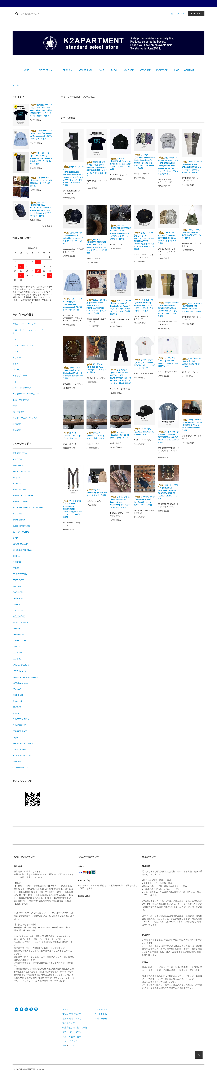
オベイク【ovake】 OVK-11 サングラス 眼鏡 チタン (72, 435)
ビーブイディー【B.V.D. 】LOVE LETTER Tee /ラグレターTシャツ (192, 362)
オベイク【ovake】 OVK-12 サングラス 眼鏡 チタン (120, 435)
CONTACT (189, 70)
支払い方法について (71, 1014)
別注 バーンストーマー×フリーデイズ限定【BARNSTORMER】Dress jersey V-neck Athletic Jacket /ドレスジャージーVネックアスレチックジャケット (168, 166)
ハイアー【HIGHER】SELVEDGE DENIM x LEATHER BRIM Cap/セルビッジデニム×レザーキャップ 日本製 (97, 246)
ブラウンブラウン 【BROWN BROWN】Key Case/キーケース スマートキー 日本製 (144, 501)
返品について (68, 1023)
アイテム (198, 13)
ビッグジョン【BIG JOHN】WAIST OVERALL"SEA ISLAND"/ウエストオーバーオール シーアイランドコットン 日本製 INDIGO (120, 376)
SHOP (176, 70)
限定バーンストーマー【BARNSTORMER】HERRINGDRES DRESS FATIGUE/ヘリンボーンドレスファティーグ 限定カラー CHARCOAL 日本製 (73, 176)
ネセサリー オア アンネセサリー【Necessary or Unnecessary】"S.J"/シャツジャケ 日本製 (41, 135)
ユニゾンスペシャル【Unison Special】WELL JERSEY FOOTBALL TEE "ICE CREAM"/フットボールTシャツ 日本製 (97, 306)
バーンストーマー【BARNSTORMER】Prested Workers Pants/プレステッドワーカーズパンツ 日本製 (41, 158)
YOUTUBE (129, 70)
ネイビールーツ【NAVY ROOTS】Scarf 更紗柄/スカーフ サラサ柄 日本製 (41, 182)
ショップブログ (69, 1041)
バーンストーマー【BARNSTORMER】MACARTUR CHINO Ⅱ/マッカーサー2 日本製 (192, 307)
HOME (26, 70)
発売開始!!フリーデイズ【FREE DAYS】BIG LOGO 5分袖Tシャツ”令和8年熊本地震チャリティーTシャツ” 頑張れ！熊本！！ (41, 110)
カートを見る (100, 1014)
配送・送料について (71, 1018)
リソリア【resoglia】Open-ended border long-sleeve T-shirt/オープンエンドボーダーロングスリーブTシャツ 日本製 (144, 161)
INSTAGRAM (145, 70)
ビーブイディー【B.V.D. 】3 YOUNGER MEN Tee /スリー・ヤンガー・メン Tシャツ (144, 364)
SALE (101, 70)
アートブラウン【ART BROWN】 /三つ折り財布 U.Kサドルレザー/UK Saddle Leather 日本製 (192, 425)
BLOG (114, 70)
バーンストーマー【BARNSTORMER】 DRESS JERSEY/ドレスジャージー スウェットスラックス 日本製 (192, 167)
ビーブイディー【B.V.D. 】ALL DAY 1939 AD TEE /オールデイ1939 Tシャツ (168, 362)
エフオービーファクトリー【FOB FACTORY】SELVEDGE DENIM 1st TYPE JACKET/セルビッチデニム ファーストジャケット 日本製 (144, 241)
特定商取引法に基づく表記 (74, 1027)
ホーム (16, 85)
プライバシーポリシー (72, 1032)
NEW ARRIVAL (85, 70)
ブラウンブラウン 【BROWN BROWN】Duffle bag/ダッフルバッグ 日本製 (192, 234)
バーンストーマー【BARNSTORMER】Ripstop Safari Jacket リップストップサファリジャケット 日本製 (144, 305)
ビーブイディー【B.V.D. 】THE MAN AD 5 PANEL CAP (144, 432)
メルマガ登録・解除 (71, 1036)
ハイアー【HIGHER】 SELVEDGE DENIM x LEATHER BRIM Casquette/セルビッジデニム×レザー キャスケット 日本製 (120, 232)
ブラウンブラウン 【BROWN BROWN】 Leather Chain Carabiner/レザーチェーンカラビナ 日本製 (120, 502)
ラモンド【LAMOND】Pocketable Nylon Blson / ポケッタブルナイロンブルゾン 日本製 (120, 163)
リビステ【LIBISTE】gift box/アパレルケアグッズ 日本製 (97, 492)
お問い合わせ (100, 1018)
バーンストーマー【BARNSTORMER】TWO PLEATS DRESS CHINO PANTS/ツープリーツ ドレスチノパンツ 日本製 (168, 309)
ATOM (71, 1045)
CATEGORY (44, 70)
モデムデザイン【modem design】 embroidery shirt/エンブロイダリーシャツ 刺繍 (73, 238)
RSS (64, 1045)
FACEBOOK (162, 70)
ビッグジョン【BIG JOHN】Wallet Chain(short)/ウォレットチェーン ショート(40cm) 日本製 (73, 373)
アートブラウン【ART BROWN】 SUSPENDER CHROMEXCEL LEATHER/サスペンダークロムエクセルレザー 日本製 (72, 509)
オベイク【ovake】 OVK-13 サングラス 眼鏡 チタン (96, 435)
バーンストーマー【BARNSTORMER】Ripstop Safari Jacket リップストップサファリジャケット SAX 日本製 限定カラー (120, 307)
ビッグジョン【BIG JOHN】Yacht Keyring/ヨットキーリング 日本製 (96, 368)
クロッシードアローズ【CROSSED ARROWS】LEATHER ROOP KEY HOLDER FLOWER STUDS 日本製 (168, 492)
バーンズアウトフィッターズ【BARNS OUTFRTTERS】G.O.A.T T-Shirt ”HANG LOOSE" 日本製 (168, 437)
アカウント (179, 13)
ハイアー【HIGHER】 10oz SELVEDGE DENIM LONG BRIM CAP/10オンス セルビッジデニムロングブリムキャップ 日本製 (41, 209)
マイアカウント (101, 1009)
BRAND (66, 70)
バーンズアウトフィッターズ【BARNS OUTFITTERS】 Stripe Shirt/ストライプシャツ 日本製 (168, 238)
